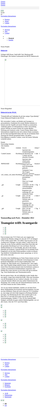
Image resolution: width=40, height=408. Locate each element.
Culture (7, 23)
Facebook (8, 387)
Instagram (8, 383)
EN (6, 405)
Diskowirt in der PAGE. (9, 112)
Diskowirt (4, 50)
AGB (6, 393)
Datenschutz (8, 395)
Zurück (3, 1)
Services (7, 29)
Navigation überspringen (8, 16)
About (7, 21)
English (11, 40)
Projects (7, 19)
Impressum (8, 397)
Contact (7, 33)
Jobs (6, 31)
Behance (7, 385)
